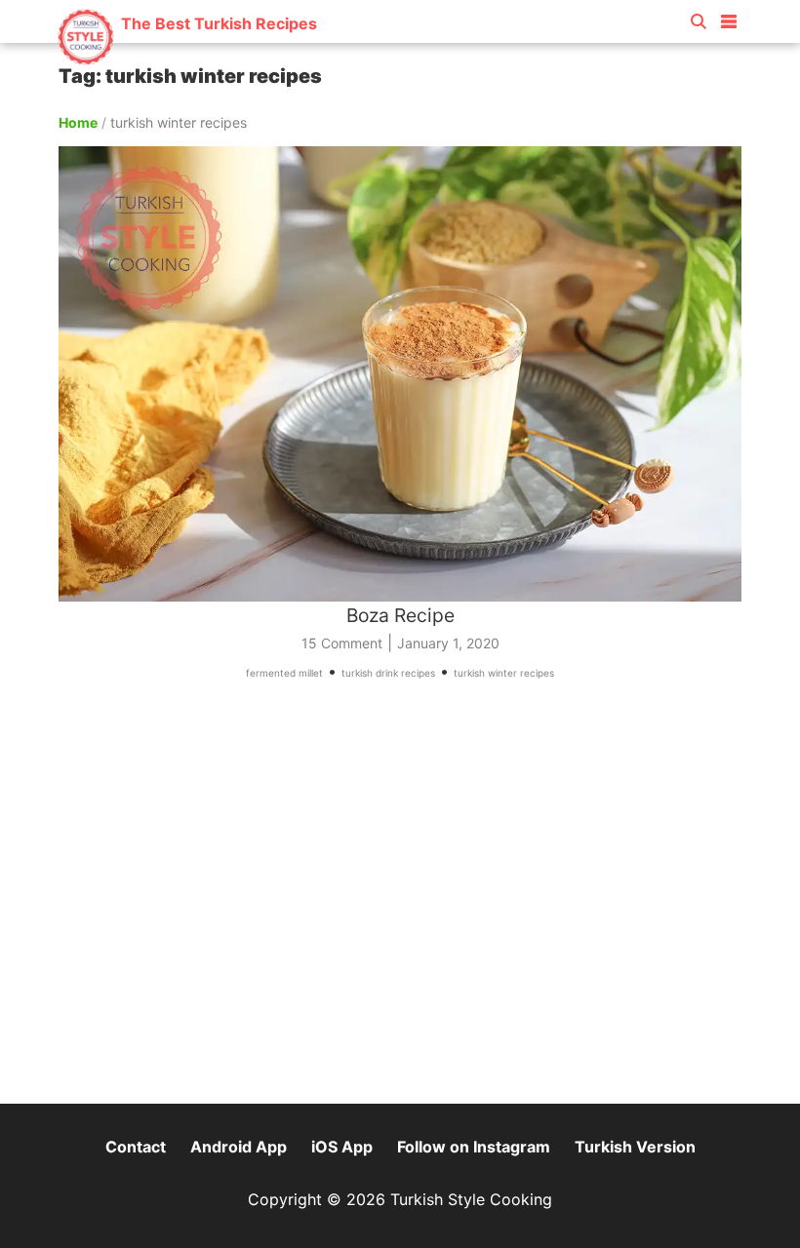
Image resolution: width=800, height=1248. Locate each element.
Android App (238, 1146)
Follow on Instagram (473, 1146)
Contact (135, 1146)
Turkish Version (635, 1146)
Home (78, 122)
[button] (728, 17)
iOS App (342, 1146)
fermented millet (284, 673)
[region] (400, 901)
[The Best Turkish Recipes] (187, 58)
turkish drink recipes (388, 673)
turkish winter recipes (504, 673)
